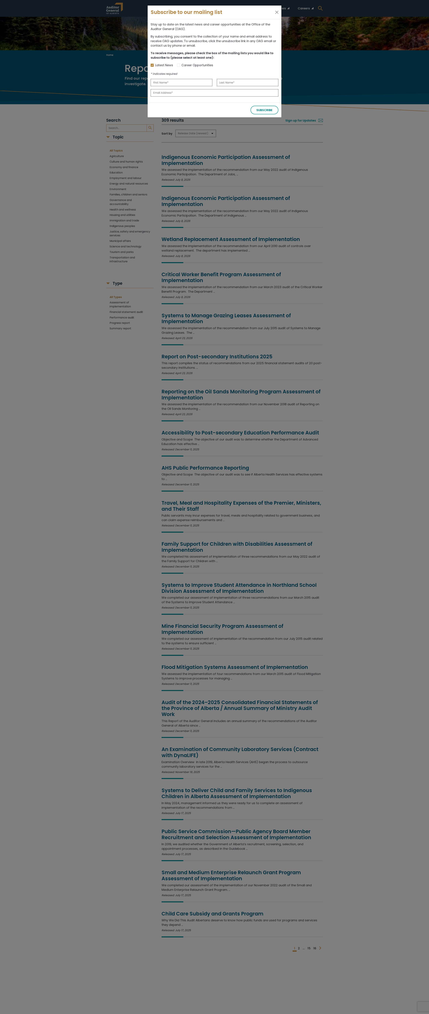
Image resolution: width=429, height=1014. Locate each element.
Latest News (164, 65)
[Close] (277, 12)
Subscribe (264, 110)
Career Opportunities (197, 65)
